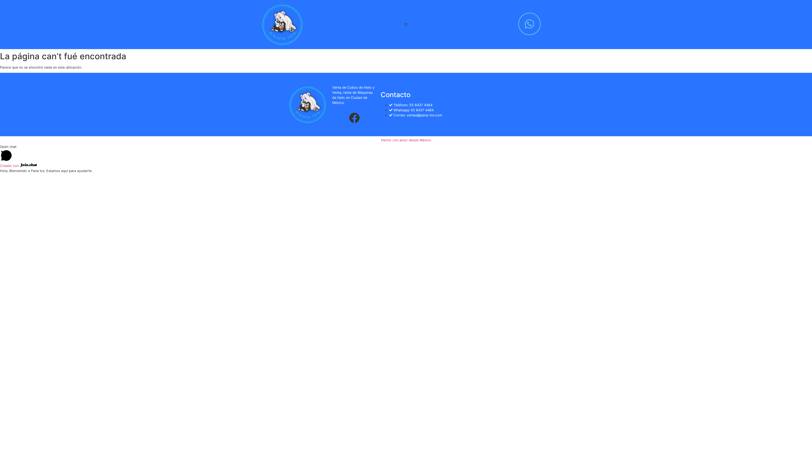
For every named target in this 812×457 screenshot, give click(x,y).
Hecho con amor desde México (406, 140)
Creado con (10, 166)
